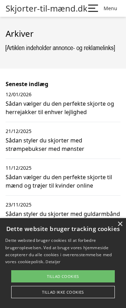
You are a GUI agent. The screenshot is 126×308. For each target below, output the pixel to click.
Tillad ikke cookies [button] (63, 292)
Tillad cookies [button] (63, 276)
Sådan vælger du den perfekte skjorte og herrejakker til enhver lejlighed (60, 108)
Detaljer (53, 261)
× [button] (119, 224)
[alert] (63, 263)
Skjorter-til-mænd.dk (47, 8)
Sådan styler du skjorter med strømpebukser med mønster (45, 144)
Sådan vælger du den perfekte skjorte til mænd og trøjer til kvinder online (59, 181)
